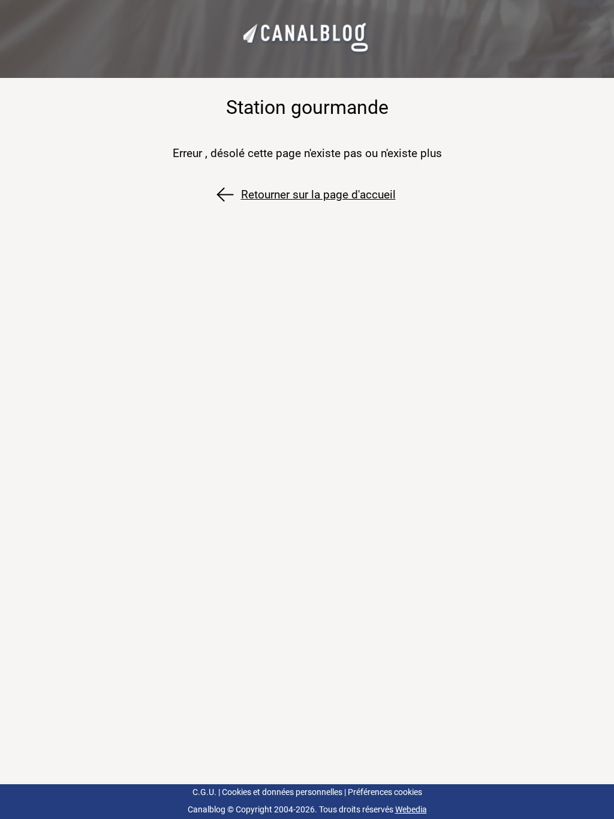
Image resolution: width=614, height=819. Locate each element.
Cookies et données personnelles (282, 792)
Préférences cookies (385, 792)
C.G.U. (204, 792)
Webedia (411, 810)
